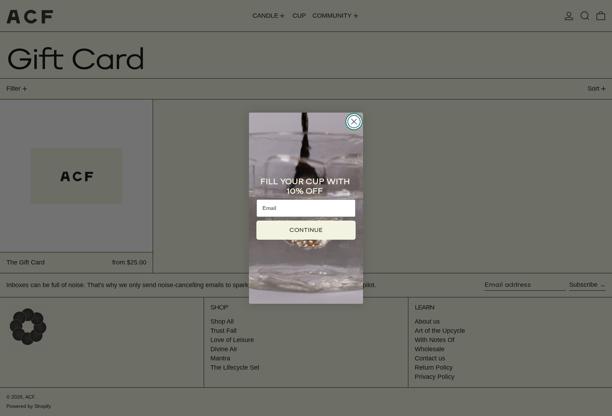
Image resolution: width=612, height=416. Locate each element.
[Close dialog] (354, 121)
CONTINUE (306, 230)
